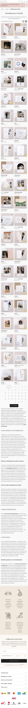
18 (18, 392)
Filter (15, 405)
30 (12, 398)
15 (8, 392)
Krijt (2, 140)
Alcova (2, 227)
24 (15, 395)
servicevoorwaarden (8, 665)
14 (5, 392)
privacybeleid (22, 664)
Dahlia (2, 313)
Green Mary (20, 227)
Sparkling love (4, 330)
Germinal (6, 192)
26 (22, 395)
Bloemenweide (4, 175)
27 (25, 395)
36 (18, 401)
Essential (16, 106)
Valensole (3, 244)
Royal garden (20, 88)
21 (5, 395)
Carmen (16, 296)
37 (22, 401)
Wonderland (3, 36)
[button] (26, 5)
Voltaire (16, 348)
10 (15, 390)
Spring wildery (4, 209)
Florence (16, 209)
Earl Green (3, 106)
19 (22, 392)
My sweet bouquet (18, 192)
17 (15, 392)
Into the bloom (4, 278)
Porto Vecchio (17, 54)
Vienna (15, 365)
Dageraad (16, 157)
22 (8, 395)
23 (12, 395)
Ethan (2, 71)
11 (18, 390)
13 (25, 390)
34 (25, 398)
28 (5, 398)
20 (25, 392)
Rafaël (2, 157)
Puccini (16, 36)
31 (15, 398)
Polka (2, 123)
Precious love (17, 175)
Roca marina (3, 88)
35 (15, 401)
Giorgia (2, 382)
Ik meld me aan (14, 660)
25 (18, 395)
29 (8, 398)
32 (18, 398)
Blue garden (3, 348)
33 (22, 398)
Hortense (16, 71)
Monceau (3, 54)
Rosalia (16, 244)
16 (12, 392)
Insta (15, 123)
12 (22, 390)
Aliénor (2, 365)
